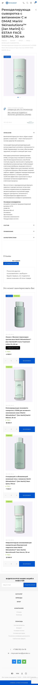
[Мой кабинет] (31, 3)
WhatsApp (24, 662)
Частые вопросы (19, 625)
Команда (19, 615)
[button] (18, 97)
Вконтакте (14, 662)
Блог (19, 601)
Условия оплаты (19, 630)
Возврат (19, 628)
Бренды (19, 598)
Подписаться (30, 585)
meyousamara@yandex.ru (20, 653)
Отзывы (19, 612)
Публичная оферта (19, 638)
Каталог (19, 594)
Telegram (19, 662)
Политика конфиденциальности (19, 636)
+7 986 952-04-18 (19, 649)
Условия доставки (19, 633)
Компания (18, 608)
